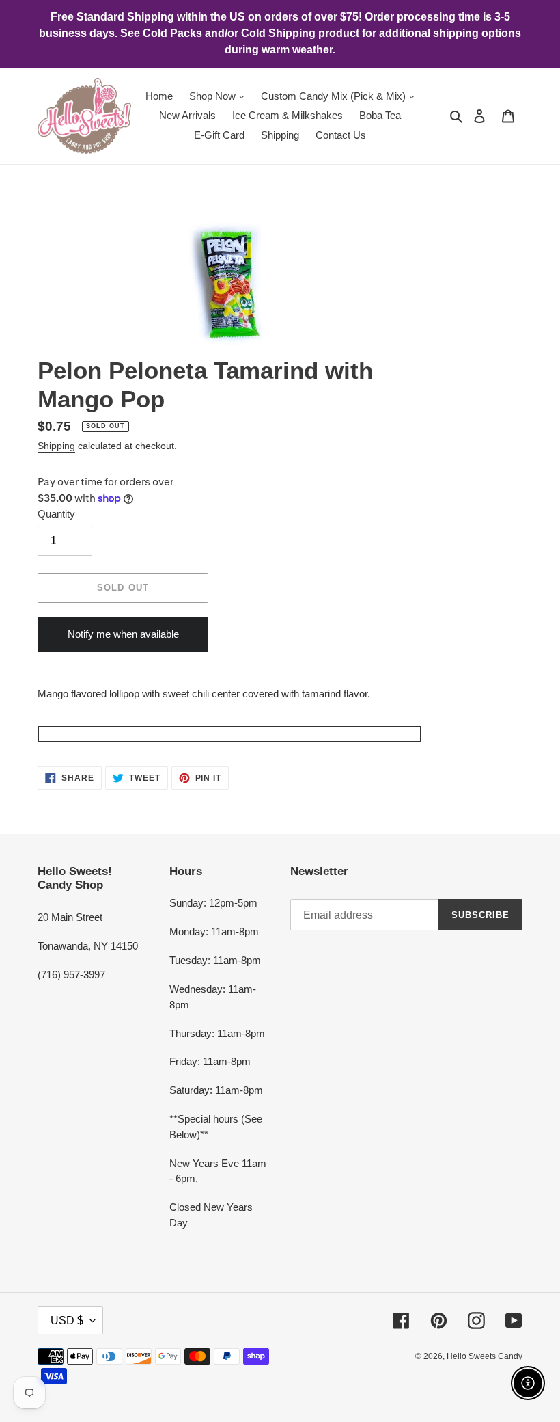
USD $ (67, 1320)
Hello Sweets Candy (484, 1356)
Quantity (56, 514)
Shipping (56, 445)
